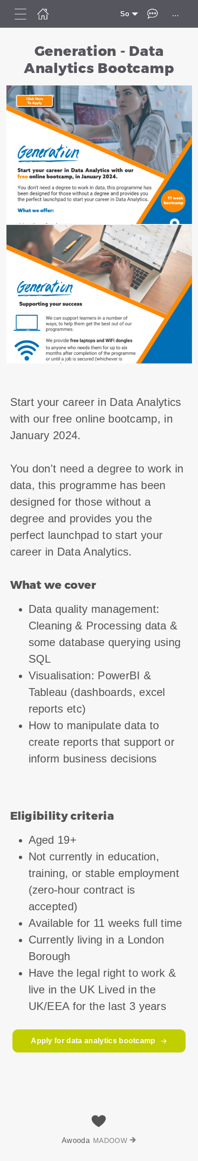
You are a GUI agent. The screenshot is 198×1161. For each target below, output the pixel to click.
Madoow (110, 1140)
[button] (99, 203)
